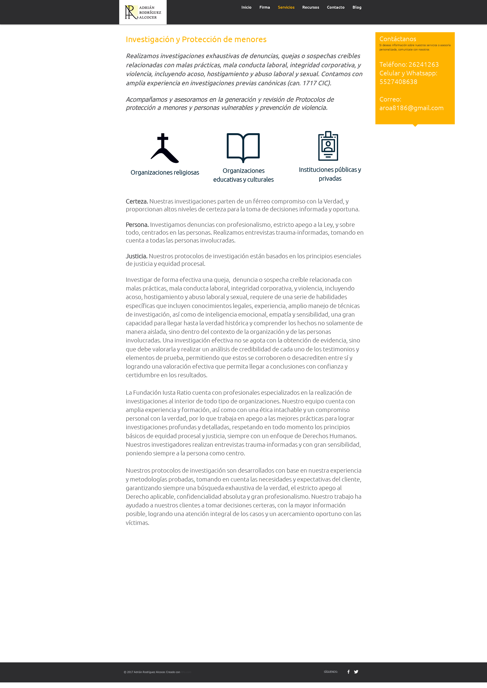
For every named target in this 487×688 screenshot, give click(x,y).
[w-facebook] (348, 671)
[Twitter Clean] (356, 671)
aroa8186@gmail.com (411, 107)
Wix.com (186, 672)
